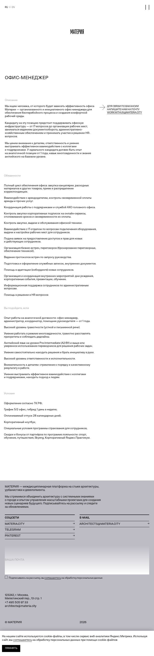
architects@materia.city (20, 606)
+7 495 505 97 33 (16, 602)
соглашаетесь (53, 578)
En (13, 7)
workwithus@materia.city (124, 112)
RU (6, 7)
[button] (147, 7)
